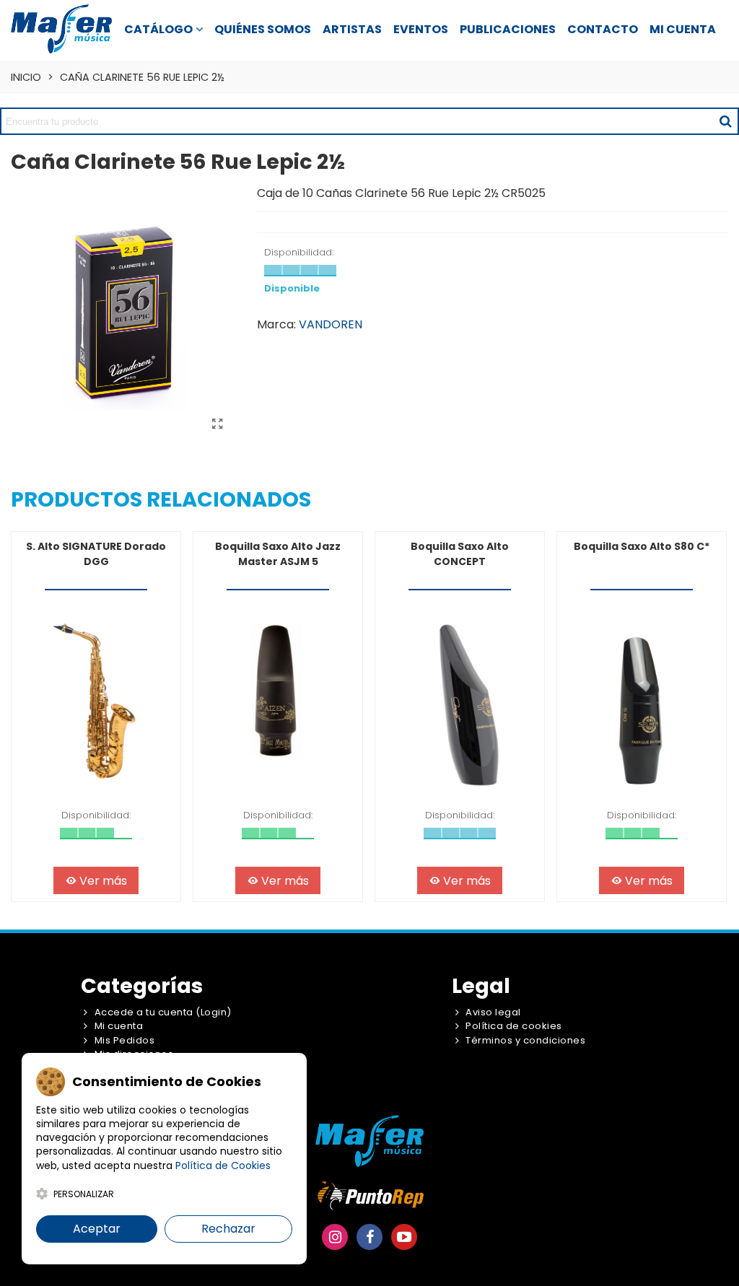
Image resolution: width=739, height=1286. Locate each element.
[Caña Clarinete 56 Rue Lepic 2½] (217, 424)
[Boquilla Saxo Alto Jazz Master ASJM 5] (277, 701)
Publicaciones (508, 29)
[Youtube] (404, 1237)
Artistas (352, 29)
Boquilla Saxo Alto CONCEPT (460, 554)
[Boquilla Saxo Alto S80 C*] (641, 701)
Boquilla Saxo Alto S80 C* (641, 546)
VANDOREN (330, 324)
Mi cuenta (683, 29)
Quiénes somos (262, 29)
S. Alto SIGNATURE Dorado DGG (96, 554)
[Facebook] (369, 1237)
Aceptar (97, 1228)
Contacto (602, 29)
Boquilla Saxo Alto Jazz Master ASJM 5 (278, 554)
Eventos (420, 29)
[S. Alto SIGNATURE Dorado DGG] (96, 701)
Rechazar (228, 1228)
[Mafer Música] (61, 28)
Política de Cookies (223, 1165)
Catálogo (158, 29)
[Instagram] (335, 1237)
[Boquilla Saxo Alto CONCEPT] (459, 701)
